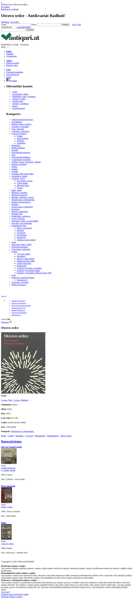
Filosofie (20, 230)
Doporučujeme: (11, 441)
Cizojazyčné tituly (19, 134)
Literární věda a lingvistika (23, 174)
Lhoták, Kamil (9, 470)
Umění (14, 252)
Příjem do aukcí (12, 63)
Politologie (21, 237)
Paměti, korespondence (21, 202)
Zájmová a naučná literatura (23, 277)
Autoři (11, 436)
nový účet (15, 22)
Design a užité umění (25, 259)
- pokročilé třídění (23, 27)
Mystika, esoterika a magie (23, 197)
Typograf (29, 436)
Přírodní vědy (17, 214)
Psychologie (22, 235)
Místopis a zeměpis (19, 193)
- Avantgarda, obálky (20, 94)
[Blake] (6, 539)
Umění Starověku (24, 263)
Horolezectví (22, 280)
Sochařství (21, 256)
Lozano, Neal (6, 400)
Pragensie (15, 209)
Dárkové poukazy (19, 285)
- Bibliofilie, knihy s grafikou (23, 96)
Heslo (33, 24)
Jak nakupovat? (12, 74)
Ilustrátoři (19, 436)
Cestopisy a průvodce (20, 131)
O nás (8, 77)
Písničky (15, 204)
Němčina (20, 141)
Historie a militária (19, 164)
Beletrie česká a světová (21, 124)
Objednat (5, 322)
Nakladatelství (53, 436)
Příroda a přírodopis (20, 211)
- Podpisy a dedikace (20, 104)
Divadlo (15, 150)
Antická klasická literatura (22, 119)
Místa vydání (66, 436)
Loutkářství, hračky (20, 176)
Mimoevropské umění (26, 261)
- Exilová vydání (18, 99)
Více (3, 592)
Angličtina (21, 143)
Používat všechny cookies (11, 597)
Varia (14, 275)
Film (13, 155)
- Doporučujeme (18, 108)
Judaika (15, 169)
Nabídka (9, 54)
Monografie (21, 266)
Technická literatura (20, 247)
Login (3, 24)
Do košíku (5, 7)
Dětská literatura (18, 148)
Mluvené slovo (23, 185)
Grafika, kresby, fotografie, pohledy (26, 162)
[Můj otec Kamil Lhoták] (9, 463)
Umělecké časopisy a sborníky (29, 268)
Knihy (3, 436)
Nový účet (76, 24)
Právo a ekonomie (24, 228)
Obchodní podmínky (14, 72)
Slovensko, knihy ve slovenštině (25, 221)
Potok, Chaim (6, 507)
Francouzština (22, 138)
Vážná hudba (22, 183)
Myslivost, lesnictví (19, 195)
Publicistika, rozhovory (21, 216)
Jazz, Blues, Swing (24, 181)
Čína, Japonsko (18, 129)
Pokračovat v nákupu (10, 9)
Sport (14, 242)
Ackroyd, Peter (7, 544)
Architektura (17, 122)
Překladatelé (40, 436)
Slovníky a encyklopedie (22, 223)
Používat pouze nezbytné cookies (15, 594)
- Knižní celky (17, 101)
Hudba (14, 167)
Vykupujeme (11, 56)
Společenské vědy (19, 226)
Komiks (15, 171)
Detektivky (16, 145)
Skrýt (7, 592)
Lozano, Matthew (21, 400)
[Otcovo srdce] (23, 393)
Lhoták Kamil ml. (8, 468)
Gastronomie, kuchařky (21, 160)
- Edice (14, 92)
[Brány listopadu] (6, 502)
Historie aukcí (12, 65)
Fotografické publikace (21, 157)
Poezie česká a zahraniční (22, 207)
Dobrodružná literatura (21, 152)
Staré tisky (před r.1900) (21, 244)
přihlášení (5, 22)
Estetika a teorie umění (26, 240)
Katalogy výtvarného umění (28, 270)
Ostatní (20, 136)
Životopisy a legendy (20, 282)
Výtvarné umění (23, 254)
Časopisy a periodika (20, 126)
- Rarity (15, 106)
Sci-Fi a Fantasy (18, 218)
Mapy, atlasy (17, 190)
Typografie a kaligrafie (21, 249)
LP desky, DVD (18, 178)
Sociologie (21, 233)
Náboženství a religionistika (23, 200)
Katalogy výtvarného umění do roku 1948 (34, 273)
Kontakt (13, 81)
